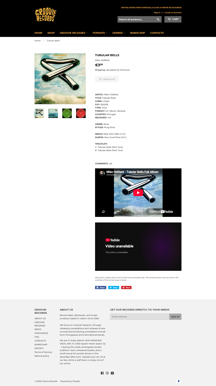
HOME (38, 33)
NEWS (38, 329)
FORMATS (99, 33)
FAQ (37, 337)
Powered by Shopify (70, 381)
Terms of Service (43, 352)
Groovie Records (49, 381)
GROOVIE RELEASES (73, 33)
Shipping (100, 70)
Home (38, 40)
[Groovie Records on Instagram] (107, 373)
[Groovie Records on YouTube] (112, 373)
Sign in (157, 12)
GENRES (117, 33)
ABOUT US (40, 318)
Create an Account (173, 12)
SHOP (51, 33)
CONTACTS (157, 33)
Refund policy (42, 356)
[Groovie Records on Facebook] (102, 373)
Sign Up (175, 317)
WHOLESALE (41, 333)
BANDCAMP (137, 33)
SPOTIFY (39, 348)
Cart (175, 19)
